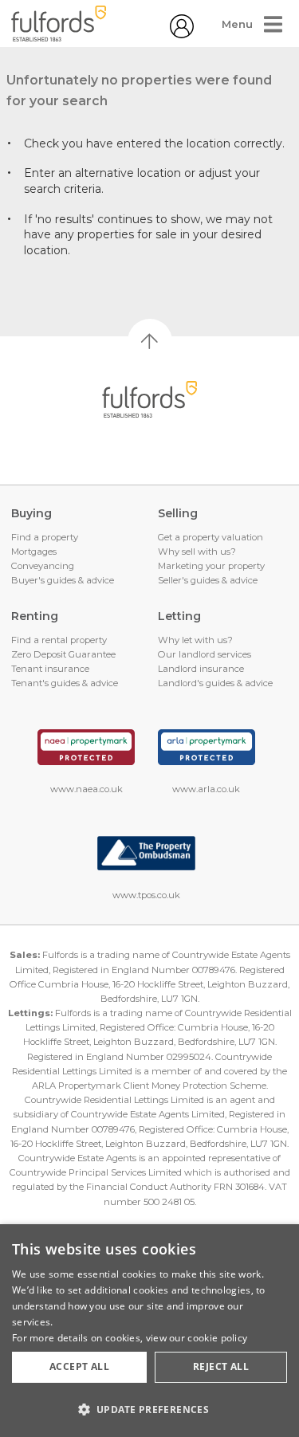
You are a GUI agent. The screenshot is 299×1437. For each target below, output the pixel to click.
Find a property (44, 537)
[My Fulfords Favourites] (182, 34)
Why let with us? (195, 640)
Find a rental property (59, 640)
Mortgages (34, 551)
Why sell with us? (197, 551)
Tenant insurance (50, 668)
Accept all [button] (79, 1366)
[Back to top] (149, 399)
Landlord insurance (201, 668)
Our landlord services (204, 654)
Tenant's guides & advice (64, 683)
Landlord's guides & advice (215, 683)
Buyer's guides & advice (62, 580)
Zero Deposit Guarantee (63, 654)
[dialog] (149, 1330)
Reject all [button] (221, 1366)
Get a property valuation (210, 537)
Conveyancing (42, 565)
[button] (149, 1409)
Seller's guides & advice (208, 580)
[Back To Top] (150, 341)
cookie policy (217, 1338)
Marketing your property (211, 565)
